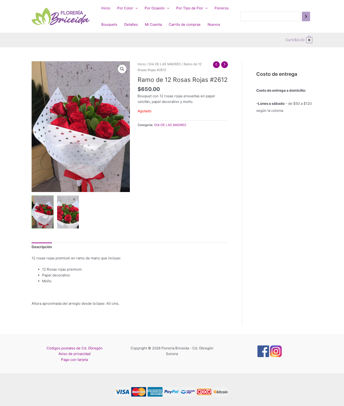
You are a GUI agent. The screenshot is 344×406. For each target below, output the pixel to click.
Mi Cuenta (153, 24)
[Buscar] (306, 16)
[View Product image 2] (68, 212)
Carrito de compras (185, 24)
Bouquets (109, 24)
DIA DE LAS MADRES (165, 64)
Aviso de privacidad (75, 354)
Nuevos (214, 24)
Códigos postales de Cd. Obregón (74, 348)
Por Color (125, 8)
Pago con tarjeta (74, 359)
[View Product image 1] (43, 212)
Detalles (131, 24)
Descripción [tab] (42, 247)
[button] (122, 69)
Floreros (222, 8)
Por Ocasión (155, 8)
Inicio (105, 8)
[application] (135, 8)
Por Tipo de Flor (189, 8)
